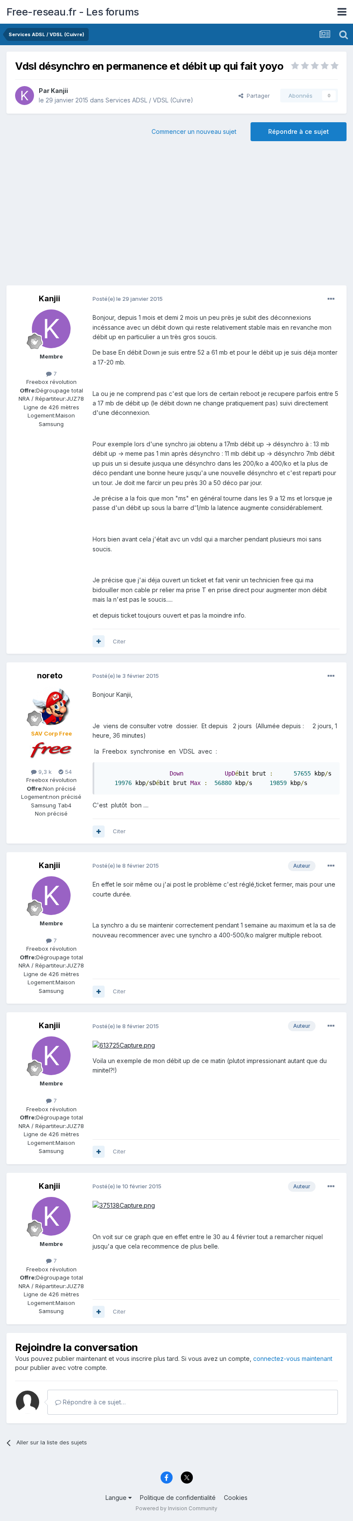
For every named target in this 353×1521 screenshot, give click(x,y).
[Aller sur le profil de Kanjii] (24, 95)
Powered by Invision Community (176, 1508)
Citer (119, 641)
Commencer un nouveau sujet (194, 131)
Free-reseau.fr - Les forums (72, 12)
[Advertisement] (176, 216)
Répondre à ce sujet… (93, 1402)
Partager (256, 95)
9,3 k (44, 771)
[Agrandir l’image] (124, 1044)
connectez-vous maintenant (292, 1358)
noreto (49, 675)
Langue (116, 1497)
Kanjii (59, 90)
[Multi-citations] (99, 641)
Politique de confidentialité (178, 1497)
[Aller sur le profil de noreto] (51, 705)
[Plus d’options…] (331, 299)
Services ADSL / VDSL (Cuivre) (149, 100)
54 (67, 771)
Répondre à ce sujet (298, 131)
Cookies (236, 1497)
